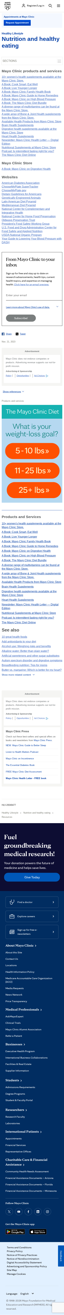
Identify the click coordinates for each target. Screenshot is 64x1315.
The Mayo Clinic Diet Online (19, 154)
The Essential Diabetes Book (20, 765)
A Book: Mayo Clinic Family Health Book (26, 91)
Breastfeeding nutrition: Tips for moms (24, 665)
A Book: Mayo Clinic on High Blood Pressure (29, 99)
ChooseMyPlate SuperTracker (20, 186)
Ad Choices (39, 376)
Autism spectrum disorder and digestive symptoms (32, 660)
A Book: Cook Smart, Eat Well (20, 84)
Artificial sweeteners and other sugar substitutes (30, 655)
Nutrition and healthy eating (36, 812)
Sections (10, 60)
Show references (12, 391)
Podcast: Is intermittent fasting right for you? (28, 151)
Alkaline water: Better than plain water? (25, 651)
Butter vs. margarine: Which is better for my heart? (32, 669)
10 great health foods (14, 636)
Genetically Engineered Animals (21, 197)
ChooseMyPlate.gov (14, 190)
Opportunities (23, 376)
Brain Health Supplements (18, 125)
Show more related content (16, 674)
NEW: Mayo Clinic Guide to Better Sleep (26, 745)
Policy (8, 376)
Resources (7, 817)
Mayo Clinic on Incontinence (20, 758)
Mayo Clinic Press (43, 740)
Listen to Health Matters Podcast (22, 752)
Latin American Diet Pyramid (19, 201)
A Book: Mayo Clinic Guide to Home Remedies (30, 95)
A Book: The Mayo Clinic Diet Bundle (24, 102)
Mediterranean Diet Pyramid (19, 205)
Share (9, 334)
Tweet (23, 334)
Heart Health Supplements (18, 136)
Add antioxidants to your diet (19, 641)
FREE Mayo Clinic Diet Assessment (24, 771)
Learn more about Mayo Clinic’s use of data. (28, 307)
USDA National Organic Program (22, 235)
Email (7, 305)
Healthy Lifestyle (12, 33)
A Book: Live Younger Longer (19, 88)
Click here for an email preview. (31, 284)
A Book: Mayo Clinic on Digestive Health (26, 168)
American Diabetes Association (21, 183)
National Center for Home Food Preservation (29, 216)
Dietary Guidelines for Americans (21, 194)
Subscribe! (21, 318)
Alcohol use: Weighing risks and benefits (26, 646)
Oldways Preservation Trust (18, 220)
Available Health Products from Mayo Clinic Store (31, 121)
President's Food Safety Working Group (25, 223)
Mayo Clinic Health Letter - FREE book (26, 778)
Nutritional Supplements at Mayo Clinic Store (29, 147)
